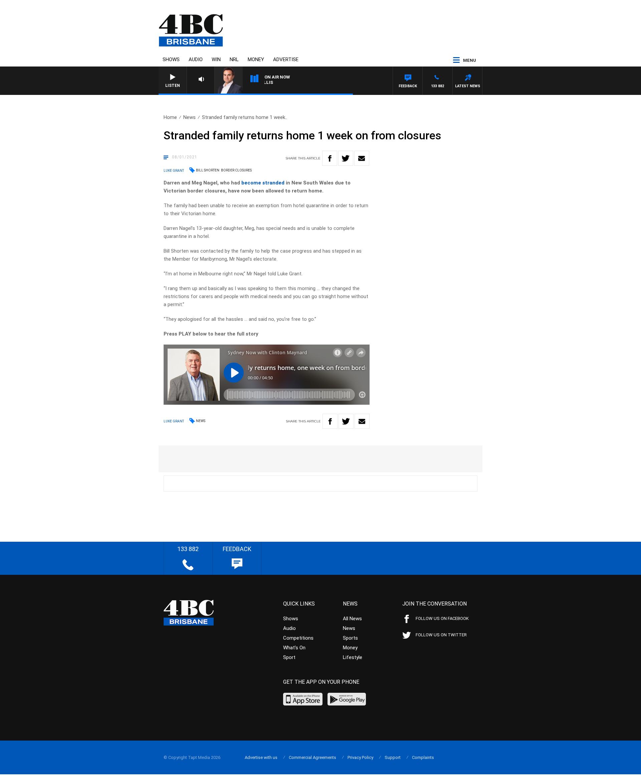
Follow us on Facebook (442, 618)
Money (256, 59)
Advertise (285, 59)
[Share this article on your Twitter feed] (345, 158)
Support (393, 757)
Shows (171, 59)
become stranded (262, 183)
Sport (289, 657)
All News (352, 619)
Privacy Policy (360, 757)
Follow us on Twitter (441, 634)
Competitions (298, 638)
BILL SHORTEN (207, 170)
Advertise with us (261, 757)
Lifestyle (352, 657)
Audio (196, 59)
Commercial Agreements (312, 757)
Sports (350, 638)
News (189, 117)
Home (170, 117)
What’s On (294, 648)
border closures (236, 170)
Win (216, 59)
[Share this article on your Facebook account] (329, 158)
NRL (234, 59)
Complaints (423, 757)
